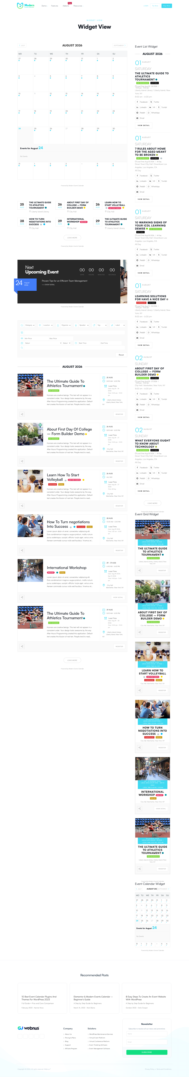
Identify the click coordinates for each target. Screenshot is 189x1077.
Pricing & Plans (70, 1038)
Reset (121, 355)
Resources (78, 6)
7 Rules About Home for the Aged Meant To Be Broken (150, 151)
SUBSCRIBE (147, 1052)
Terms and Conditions (164, 1069)
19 (51, 111)
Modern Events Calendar (76, 185)
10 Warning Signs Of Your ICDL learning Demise (151, 225)
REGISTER (119, 414)
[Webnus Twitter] (25, 1036)
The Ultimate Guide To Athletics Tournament (40, 205)
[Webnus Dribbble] (42, 1036)
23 (114, 111)
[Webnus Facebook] (20, 1036)
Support (68, 1045)
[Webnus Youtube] (36, 1036)
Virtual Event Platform (97, 1038)
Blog (66, 1041)
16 (113, 94)
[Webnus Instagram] (31, 1036)
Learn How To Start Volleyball (115, 203)
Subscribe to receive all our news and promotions (147, 1029)
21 (82, 111)
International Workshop (75, 220)
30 (67, 59)
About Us (68, 1034)
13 (66, 94)
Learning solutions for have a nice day (150, 298)
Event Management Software (99, 1048)
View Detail (118, 597)
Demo (44, 6)
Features (54, 6)
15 (98, 94)
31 (82, 59)
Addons (67, 4)
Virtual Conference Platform (99, 1041)
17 (19, 111)
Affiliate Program (71, 1048)
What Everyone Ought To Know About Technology (152, 443)
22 (98, 111)
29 (51, 59)
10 (19, 94)
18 (35, 111)
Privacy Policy (149, 1069)
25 (35, 128)
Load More (72, 238)
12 (51, 94)
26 (51, 128)
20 (67, 111)
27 (19, 59)
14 (82, 94)
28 (35, 59)
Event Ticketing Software (98, 1045)
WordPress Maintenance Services (101, 1034)
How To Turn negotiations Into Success (40, 222)
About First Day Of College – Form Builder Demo (78, 205)
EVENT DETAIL (50, 285)
